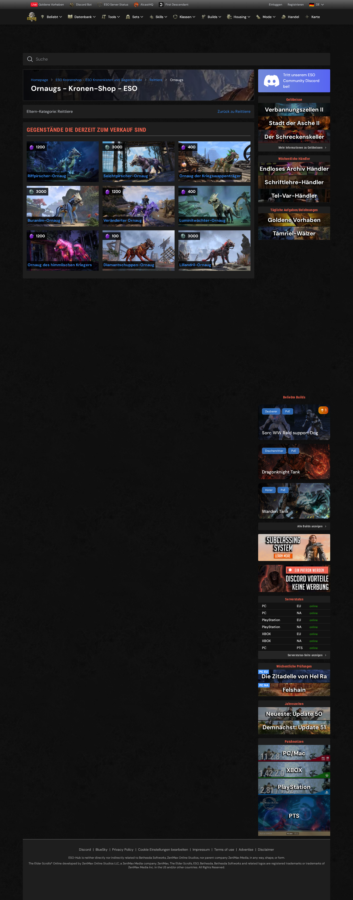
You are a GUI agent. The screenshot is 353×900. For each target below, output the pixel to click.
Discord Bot (84, 4)
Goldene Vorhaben (47, 4)
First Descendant (177, 4)
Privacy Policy (123, 849)
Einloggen (275, 4)
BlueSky (102, 849)
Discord (85, 849)
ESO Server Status (116, 4)
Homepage (39, 80)
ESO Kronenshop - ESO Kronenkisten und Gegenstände (99, 80)
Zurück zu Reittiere (234, 111)
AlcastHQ (146, 4)
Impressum (201, 849)
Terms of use (224, 849)
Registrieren (296, 4)
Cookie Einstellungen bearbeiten (163, 849)
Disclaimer (266, 849)
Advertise (246, 849)
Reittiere (156, 80)
